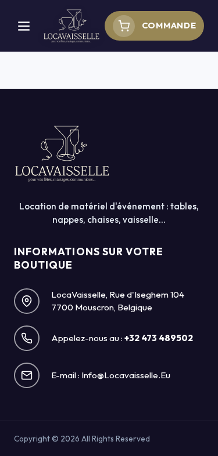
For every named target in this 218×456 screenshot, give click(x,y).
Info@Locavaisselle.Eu (125, 375)
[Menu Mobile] (24, 26)
